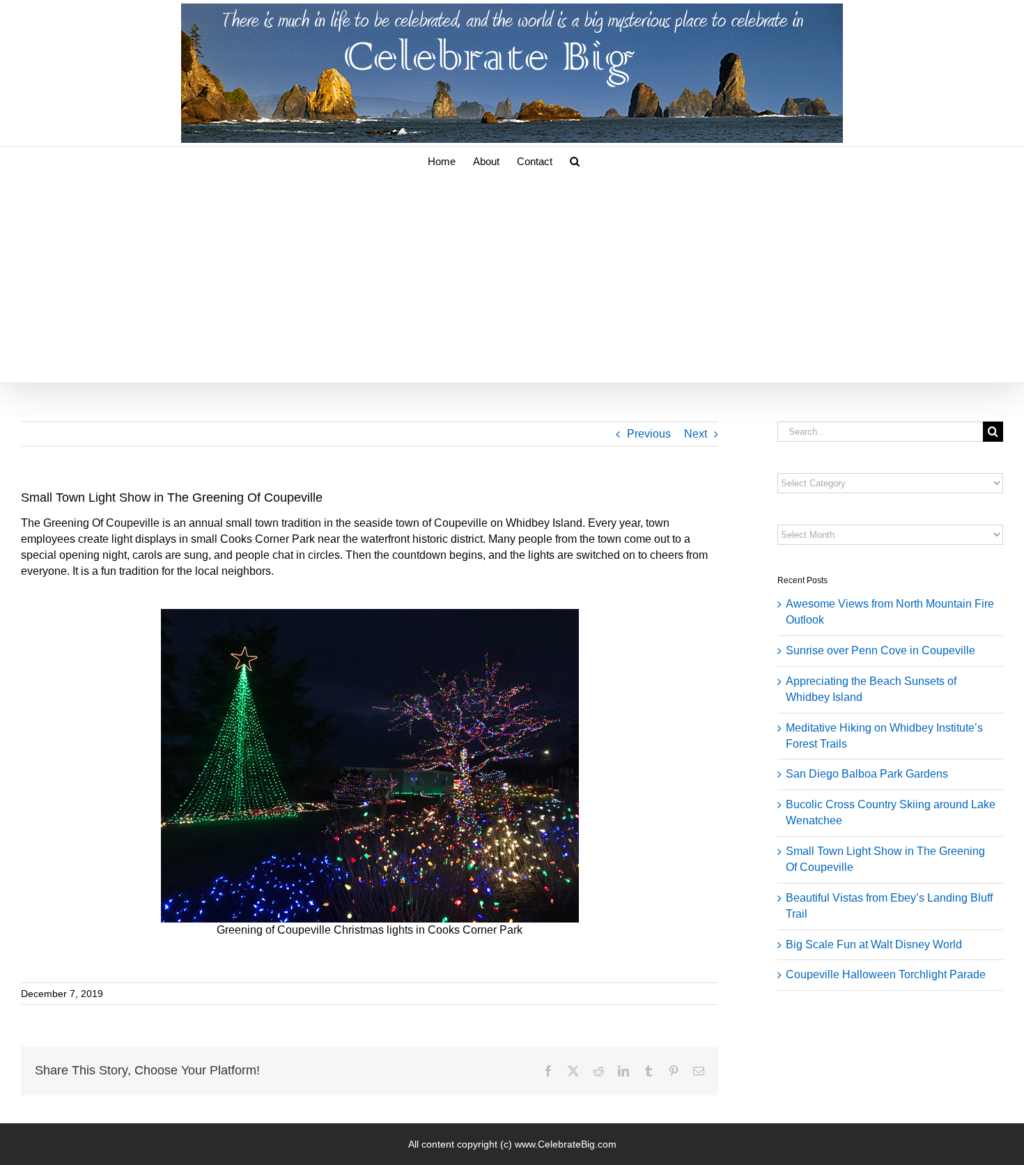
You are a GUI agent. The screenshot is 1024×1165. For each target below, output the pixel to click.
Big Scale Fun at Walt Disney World (874, 944)
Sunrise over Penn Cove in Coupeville (880, 650)
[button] (575, 160)
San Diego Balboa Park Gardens (867, 774)
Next (695, 434)
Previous (649, 434)
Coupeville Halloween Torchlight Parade (886, 974)
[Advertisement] (512, 278)
